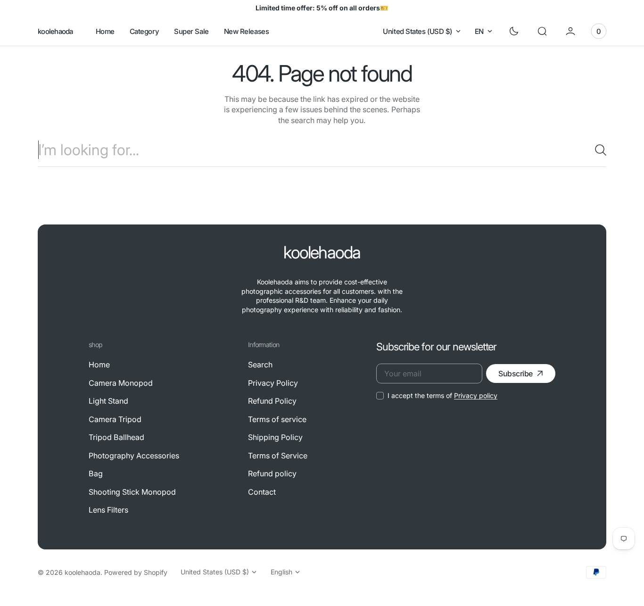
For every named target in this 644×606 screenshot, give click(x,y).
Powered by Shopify (135, 572)
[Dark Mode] (513, 31)
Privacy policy (475, 395)
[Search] (596, 150)
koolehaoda (82, 572)
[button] (542, 31)
